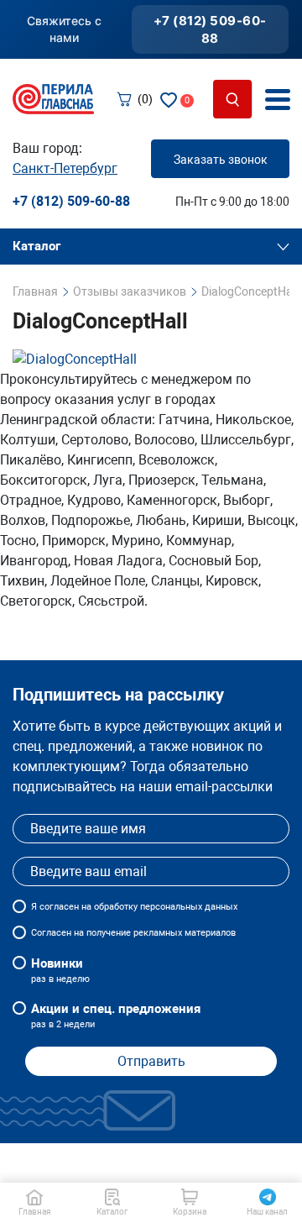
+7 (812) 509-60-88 (210, 29)
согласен (59, 906)
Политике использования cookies (131, 1170)
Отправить (151, 1061)
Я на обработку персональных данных (134, 906)
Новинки (60, 970)
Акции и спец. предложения (115, 1015)
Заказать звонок (221, 159)
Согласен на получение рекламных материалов (133, 932)
